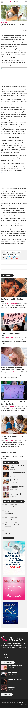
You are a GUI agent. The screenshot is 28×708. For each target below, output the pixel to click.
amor (7, 252)
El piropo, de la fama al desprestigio (10, 334)
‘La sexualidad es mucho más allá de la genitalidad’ (14, 403)
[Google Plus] (12, 257)
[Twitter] (10, 257)
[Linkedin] (14, 257)
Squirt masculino (12, 672)
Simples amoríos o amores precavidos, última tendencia (12, 369)
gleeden (18, 252)
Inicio (21, 704)
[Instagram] (8, 658)
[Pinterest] (17, 257)
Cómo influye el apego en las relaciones (17, 487)
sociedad (17, 254)
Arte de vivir (4, 22)
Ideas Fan (21, 702)
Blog (26, 704)
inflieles (4, 254)
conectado (14, 456)
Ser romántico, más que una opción (15, 506)
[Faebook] (1, 658)
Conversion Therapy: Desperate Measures (15, 493)
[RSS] (5, 658)
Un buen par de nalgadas (15, 679)
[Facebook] (7, 257)
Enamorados (12, 252)
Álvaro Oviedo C (19, 28)
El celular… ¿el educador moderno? (14, 519)
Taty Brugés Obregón (11, 303)
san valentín (10, 254)
